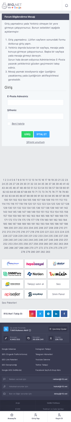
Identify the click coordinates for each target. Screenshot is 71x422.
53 (39, 187)
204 (31, 227)
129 (5, 207)
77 (56, 191)
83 (10, 195)
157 (5, 215)
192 (38, 223)
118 (21, 203)
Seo (58, 283)
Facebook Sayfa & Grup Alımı (48, 370)
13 (33, 179)
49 (24, 187)
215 (18, 231)
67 (22, 191)
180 (46, 219)
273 (46, 247)
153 (52, 211)
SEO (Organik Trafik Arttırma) (14, 354)
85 (17, 195)
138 (47, 207)
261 (51, 243)
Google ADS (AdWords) (12, 370)
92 (42, 195)
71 (36, 191)
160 (19, 215)
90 (35, 195)
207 (46, 227)
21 (59, 179)
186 (10, 223)
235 (50, 235)
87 (24, 195)
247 (46, 239)
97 (60, 195)
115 (8, 203)
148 (29, 211)
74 (46, 191)
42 (67, 183)
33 (35, 183)
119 (25, 203)
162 (28, 215)
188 (19, 223)
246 (41, 239)
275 (55, 247)
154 (57, 211)
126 (58, 203)
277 (65, 247)
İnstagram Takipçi (43, 349)
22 (62, 179)
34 (39, 183)
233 (40, 235)
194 (47, 223)
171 (6, 219)
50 (28, 187)
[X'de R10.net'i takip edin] (40, 313)
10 (23, 179)
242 (20, 239)
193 (42, 223)
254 (15, 243)
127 (62, 203)
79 (63, 191)
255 (20, 243)
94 (49, 195)
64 (11, 191)
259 (41, 243)
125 (53, 203)
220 (42, 231)
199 (6, 227)
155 (61, 211)
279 (28, 251)
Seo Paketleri (9, 302)
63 (7, 191)
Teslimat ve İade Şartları (53, 409)
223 (57, 231)
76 (53, 191)
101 (10, 199)
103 (20, 199)
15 (39, 179)
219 (37, 231)
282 (43, 251)
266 (11, 247)
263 (61, 243)
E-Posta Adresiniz (17, 96)
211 (65, 227)
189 (24, 223)
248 (51, 239)
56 (50, 187)
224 (62, 231)
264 (66, 243)
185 (5, 223)
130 (10, 207)
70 (33, 191)
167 (52, 215)
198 (66, 223)
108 (43, 199)
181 (51, 219)
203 (25, 227)
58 (57, 187)
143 (5, 211)
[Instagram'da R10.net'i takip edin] (32, 313)
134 (29, 207)
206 (41, 227)
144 (10, 211)
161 (24, 215)
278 (23, 251)
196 (57, 223)
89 (31, 195)
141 (61, 207)
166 (47, 215)
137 (43, 207)
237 (61, 235)
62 (4, 191)
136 (38, 207)
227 (10, 235)
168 (57, 215)
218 (32, 231)
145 (15, 211)
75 (49, 191)
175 (24, 219)
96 (57, 195)
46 (14, 187)
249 (56, 239)
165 (43, 215)
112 (61, 199)
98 (64, 195)
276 (60, 247)
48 (21, 187)
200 (11, 227)
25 (6, 183)
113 (65, 199)
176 (28, 219)
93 (46, 195)
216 (23, 231)
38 (53, 183)
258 (35, 243)
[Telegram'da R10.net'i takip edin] (48, 313)
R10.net (12, 5)
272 (41, 247)
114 (3, 203)
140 (57, 207)
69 (29, 191)
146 (19, 211)
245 (35, 239)
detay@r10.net (60, 394)
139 (52, 207)
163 (33, 215)
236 (56, 235)
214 (13, 231)
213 (9, 231)
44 (6, 187)
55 (46, 187)
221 (47, 231)
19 (52, 179)
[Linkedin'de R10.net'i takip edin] (56, 313)
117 (16, 203)
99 (67, 195)
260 (46, 243)
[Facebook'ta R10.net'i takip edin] (64, 313)
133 (24, 207)
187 (14, 223)
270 (31, 247)
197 (61, 223)
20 (55, 179)
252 (5, 243)
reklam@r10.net (60, 379)
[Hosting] (12, 263)
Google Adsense (9, 349)
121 (34, 203)
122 (39, 203)
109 (48, 199)
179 (42, 219)
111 (56, 199)
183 (60, 219)
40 (60, 183)
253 (10, 243)
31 (28, 183)
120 (30, 203)
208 (51, 227)
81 (3, 195)
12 (29, 179)
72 (39, 191)
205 (36, 227)
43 (3, 187)
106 (34, 199)
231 (30, 235)
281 (38, 251)
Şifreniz (11, 110)
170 (66, 215)
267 (16, 247)
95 (53, 195)
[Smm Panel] (35, 263)
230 (25, 235)
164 (38, 215)
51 (32, 187)
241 (15, 239)
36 (46, 183)
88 (28, 195)
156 (66, 211)
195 (52, 223)
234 (45, 235)
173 (15, 219)
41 (64, 183)
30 (24, 183)
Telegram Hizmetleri (44, 354)
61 (68, 187)
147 (24, 211)
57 (53, 187)
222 (52, 231)
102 (15, 199)
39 (57, 183)
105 (29, 199)
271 (36, 247)
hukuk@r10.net (60, 386)
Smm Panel (58, 294)
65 (15, 191)
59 (60, 187)
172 (10, 219)
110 (52, 199)
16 (43, 179)
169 (61, 215)
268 (21, 247)
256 (25, 243)
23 (66, 179)
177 (33, 219)
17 (46, 179)
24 (3, 183)
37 (50, 183)
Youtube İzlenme (43, 359)
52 (35, 187)
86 (21, 195)
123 (44, 203)
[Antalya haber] (12, 284)
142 (66, 207)
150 (38, 211)
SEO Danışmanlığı (9, 365)
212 (4, 231)
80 (67, 191)
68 (25, 191)
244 (30, 239)
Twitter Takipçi (42, 365)
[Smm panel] (12, 274)
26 (10, 183)
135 (33, 207)
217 (27, 231)
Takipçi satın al (35, 283)
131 (14, 207)
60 (64, 187)
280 (33, 251)
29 (21, 183)
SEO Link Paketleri (9, 359)
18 (49, 179)
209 (56, 227)
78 (60, 191)
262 (56, 243)
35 (42, 183)
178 (37, 219)
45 (10, 187)
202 (20, 227)
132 (19, 207)
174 (19, 219)
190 (29, 223)
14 (36, 179)
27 (14, 183)
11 (26, 179)
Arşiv (18, 403)
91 (39, 195)
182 (56, 219)
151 (42, 211)
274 (51, 247)
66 (18, 191)
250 (61, 239)
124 (48, 203)
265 (6, 247)
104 (25, 199)
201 (16, 227)
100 (6, 199)
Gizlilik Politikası (53, 403)
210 (61, 227)
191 (33, 223)
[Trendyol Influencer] (58, 274)
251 (66, 239)
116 (12, 203)
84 (13, 195)
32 (31, 183)
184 (65, 219)
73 (43, 191)
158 (10, 215)
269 (26, 247)
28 (17, 183)
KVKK (17, 409)
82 (6, 195)
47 (17, 187)
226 (5, 235)
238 (66, 235)
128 (67, 203)
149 (33, 211)
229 (20, 235)
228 (15, 235)
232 (35, 235)
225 (67, 231)
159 (15, 215)
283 (48, 251)
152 (47, 211)
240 (10, 239)
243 (25, 239)
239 (5, 239)
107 (39, 199)
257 (31, 243)
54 (42, 187)
